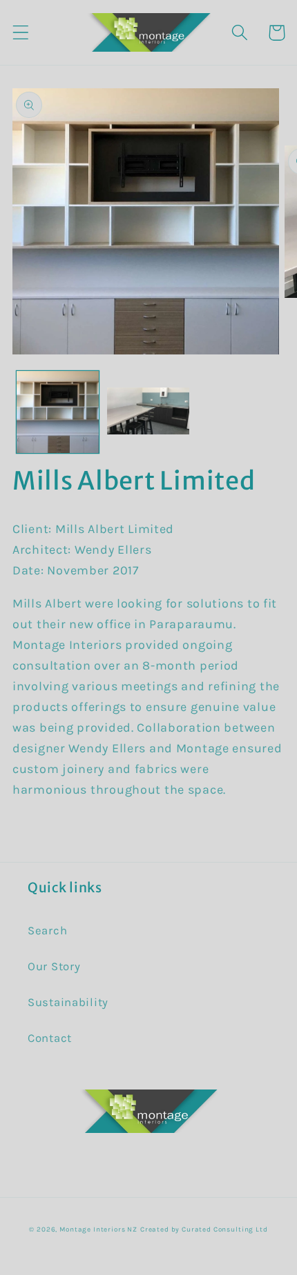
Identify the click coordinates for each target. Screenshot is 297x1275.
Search (47, 930)
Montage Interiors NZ (98, 1229)
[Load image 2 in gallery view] (148, 412)
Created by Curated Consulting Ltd (204, 1229)
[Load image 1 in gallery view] (58, 412)
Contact (50, 1038)
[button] (21, 32)
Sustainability (68, 1002)
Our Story (54, 966)
